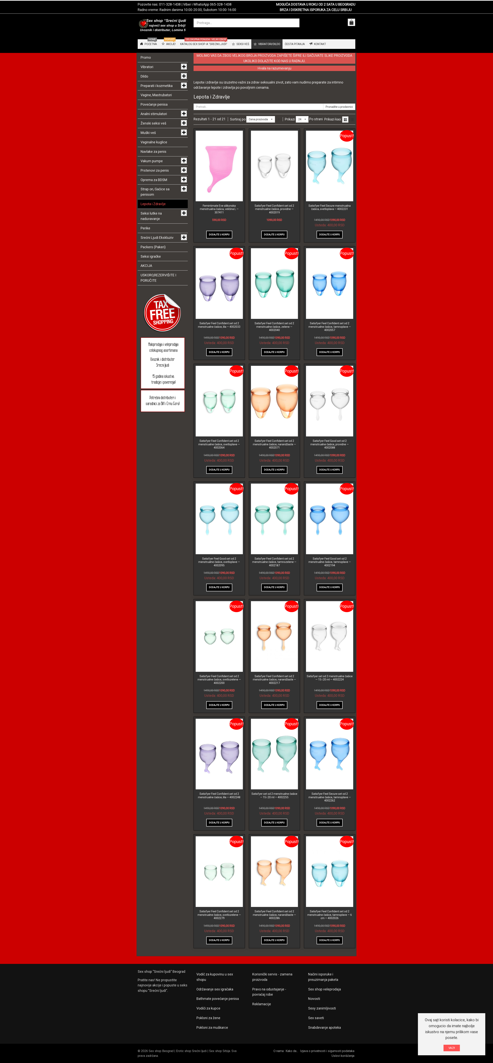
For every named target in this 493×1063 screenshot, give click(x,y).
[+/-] (279, 119)
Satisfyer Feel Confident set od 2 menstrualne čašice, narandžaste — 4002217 (274, 679)
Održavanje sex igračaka (214, 989)
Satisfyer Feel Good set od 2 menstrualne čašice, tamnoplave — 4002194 (330, 562)
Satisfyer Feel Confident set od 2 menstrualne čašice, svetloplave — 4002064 (219, 444)
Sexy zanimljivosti (322, 1008)
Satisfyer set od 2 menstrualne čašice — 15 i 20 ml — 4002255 (274, 795)
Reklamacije (261, 1004)
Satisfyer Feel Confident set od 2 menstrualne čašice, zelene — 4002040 (274, 327)
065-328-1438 (220, 4)
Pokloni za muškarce (212, 1027)
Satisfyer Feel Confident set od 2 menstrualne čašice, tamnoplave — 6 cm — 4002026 (329, 915)
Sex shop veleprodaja (324, 989)
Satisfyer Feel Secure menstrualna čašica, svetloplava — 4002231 (330, 207)
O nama (278, 1051)
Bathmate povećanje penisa (217, 999)
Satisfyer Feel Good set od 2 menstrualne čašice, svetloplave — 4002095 (219, 562)
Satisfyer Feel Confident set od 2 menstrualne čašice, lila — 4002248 (219, 795)
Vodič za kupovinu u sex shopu (214, 977)
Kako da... (292, 1051)
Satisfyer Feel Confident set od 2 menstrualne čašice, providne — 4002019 (274, 209)
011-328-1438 (170, 4)
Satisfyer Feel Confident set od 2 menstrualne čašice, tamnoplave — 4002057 (330, 327)
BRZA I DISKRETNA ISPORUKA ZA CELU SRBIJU (316, 10)
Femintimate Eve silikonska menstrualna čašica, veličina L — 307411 (219, 209)
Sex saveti (316, 1018)
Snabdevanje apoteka (324, 1027)
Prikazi (290, 119)
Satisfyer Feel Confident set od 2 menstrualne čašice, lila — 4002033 (219, 325)
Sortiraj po (238, 119)
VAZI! (452, 1048)
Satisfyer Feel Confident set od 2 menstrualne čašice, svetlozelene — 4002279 (219, 915)
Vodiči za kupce (208, 1008)
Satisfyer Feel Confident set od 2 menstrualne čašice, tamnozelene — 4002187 (274, 562)
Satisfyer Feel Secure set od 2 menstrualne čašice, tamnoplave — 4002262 (330, 797)
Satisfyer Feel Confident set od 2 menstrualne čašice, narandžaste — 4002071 (274, 444)
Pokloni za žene (208, 1018)
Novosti (314, 999)
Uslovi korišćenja (343, 1056)
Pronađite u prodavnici (339, 106)
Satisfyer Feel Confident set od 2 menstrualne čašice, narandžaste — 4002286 (274, 915)
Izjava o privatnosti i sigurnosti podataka (327, 1051)
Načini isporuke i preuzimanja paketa (323, 977)
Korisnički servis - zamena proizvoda (272, 977)
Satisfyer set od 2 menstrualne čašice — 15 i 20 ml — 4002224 (330, 678)
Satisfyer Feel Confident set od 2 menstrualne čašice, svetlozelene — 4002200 (219, 679)
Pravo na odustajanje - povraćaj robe (269, 992)
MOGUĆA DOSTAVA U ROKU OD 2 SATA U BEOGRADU (315, 4)
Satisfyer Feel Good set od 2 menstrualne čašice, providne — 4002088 (329, 444)
